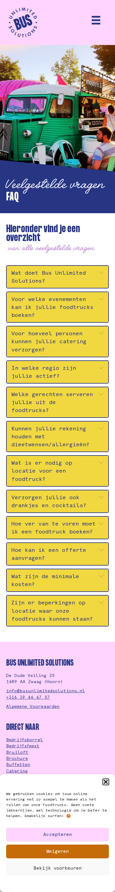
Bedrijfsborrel (24, 739)
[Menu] (96, 20)
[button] (106, 782)
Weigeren (57, 851)
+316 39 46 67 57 (28, 697)
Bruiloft (17, 752)
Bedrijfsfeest (22, 745)
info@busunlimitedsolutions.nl (45, 690)
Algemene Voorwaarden (32, 706)
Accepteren (57, 834)
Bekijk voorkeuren (57, 868)
